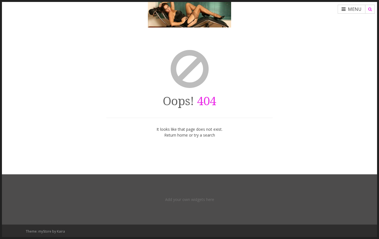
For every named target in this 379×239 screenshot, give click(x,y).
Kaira (61, 231)
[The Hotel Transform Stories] (189, 13)
